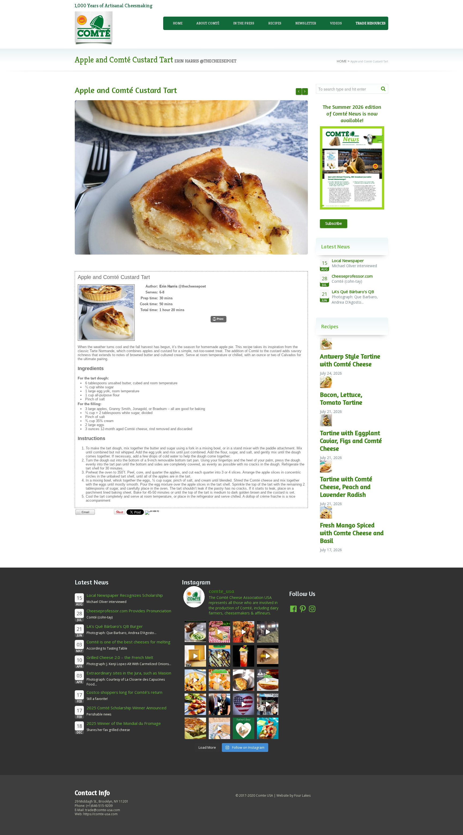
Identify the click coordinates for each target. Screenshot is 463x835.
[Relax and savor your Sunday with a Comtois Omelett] (243, 680)
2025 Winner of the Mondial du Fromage (124, 723)
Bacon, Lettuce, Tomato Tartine (341, 398)
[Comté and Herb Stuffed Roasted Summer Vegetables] (299, 91)
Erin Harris (168, 286)
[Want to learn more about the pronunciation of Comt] (195, 656)
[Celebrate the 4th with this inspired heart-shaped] (243, 704)
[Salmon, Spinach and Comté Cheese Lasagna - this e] (195, 728)
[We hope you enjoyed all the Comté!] (267, 704)
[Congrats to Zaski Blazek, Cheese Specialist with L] (219, 704)
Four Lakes (302, 795)
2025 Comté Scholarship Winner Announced (126, 707)
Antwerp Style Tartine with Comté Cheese (350, 360)
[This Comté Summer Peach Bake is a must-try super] (219, 656)
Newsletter (305, 23)
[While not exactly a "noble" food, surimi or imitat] (267, 728)
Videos (336, 23)
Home (177, 23)
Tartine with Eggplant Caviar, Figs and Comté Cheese (351, 440)
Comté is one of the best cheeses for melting (128, 641)
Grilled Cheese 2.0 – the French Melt (120, 657)
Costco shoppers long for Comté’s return (124, 692)
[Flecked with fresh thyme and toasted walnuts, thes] (267, 680)
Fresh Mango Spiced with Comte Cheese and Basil (352, 533)
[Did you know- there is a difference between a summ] (219, 632)
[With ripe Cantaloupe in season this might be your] (219, 680)
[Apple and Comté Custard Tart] (191, 177)
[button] (218, 319)
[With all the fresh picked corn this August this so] (195, 632)
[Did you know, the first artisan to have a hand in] (267, 632)
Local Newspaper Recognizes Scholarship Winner (125, 597)
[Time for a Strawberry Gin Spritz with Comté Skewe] (243, 656)
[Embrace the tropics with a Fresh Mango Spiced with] (195, 680)
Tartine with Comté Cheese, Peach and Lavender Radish (346, 486)
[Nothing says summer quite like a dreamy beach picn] (219, 728)
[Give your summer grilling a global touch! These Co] (195, 704)
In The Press (243, 23)
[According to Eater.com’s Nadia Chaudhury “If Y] (267, 656)
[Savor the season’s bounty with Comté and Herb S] (243, 632)
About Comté (207, 23)
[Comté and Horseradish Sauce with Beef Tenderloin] (305, 91)
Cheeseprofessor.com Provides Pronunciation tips (129, 613)
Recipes (274, 23)
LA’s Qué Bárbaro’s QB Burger (115, 626)
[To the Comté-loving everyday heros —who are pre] (243, 728)
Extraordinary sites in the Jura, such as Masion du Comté (129, 675)
